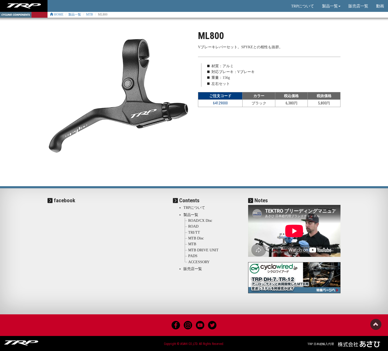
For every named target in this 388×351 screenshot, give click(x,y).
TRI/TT (194, 232)
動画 (380, 6)
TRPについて (302, 6)
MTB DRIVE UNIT (203, 250)
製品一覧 (74, 14)
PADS (192, 256)
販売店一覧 (358, 6)
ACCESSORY (199, 262)
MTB (89, 14)
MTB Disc (196, 238)
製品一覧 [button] (330, 6)
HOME (58, 14)
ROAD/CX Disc (200, 221)
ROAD (193, 226)
